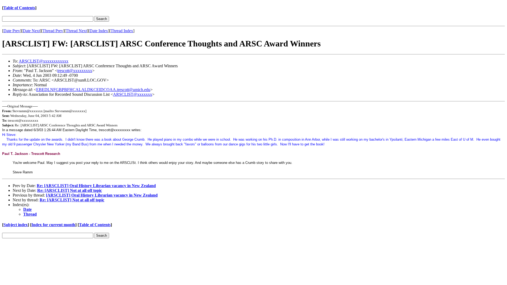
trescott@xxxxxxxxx (74, 70)
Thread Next (76, 30)
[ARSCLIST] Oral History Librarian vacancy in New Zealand (102, 195)
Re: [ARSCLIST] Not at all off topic (69, 190)
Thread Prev (53, 30)
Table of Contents (19, 8)
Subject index (15, 224)
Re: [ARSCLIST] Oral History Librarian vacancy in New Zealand (96, 185)
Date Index (99, 30)
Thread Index (122, 30)
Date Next (31, 30)
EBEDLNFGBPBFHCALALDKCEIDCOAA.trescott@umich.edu (93, 89)
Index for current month (53, 224)
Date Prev (11, 30)
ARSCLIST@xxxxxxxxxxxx (43, 61)
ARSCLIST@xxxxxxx (132, 94)
